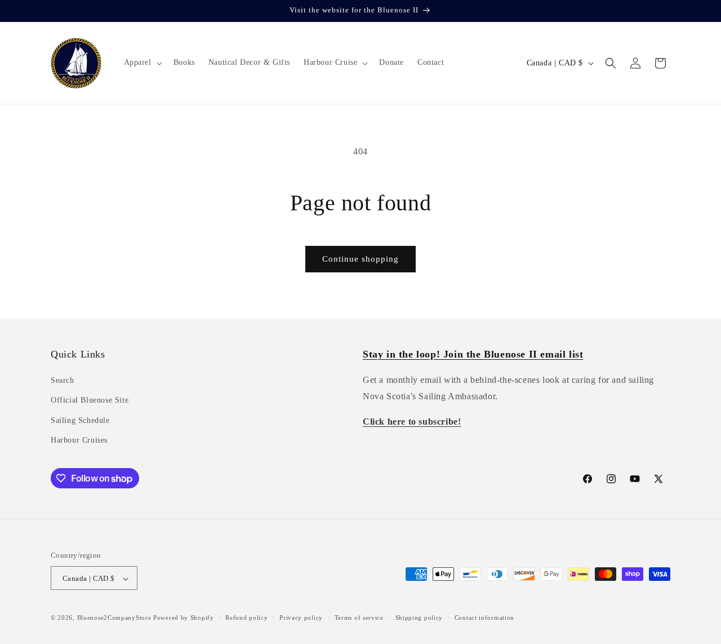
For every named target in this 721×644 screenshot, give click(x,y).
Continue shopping (360, 258)
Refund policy (246, 617)
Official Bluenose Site (89, 400)
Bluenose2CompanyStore (114, 618)
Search (62, 380)
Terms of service (359, 617)
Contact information (484, 617)
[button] (142, 62)
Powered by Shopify (183, 618)
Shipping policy (419, 617)
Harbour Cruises (79, 440)
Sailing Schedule (80, 420)
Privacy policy (301, 617)
